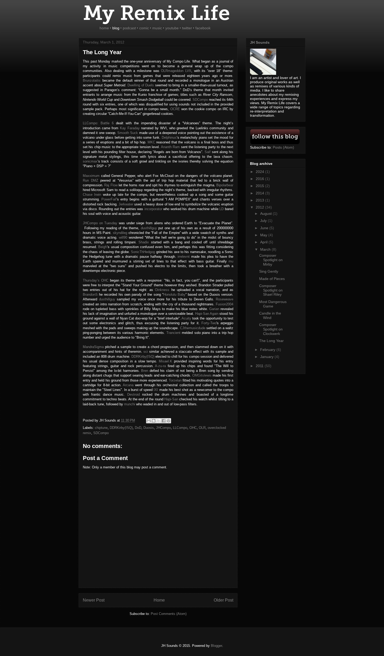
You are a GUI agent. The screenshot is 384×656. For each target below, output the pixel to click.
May (264, 235)
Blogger (216, 646)
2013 (260, 200)
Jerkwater (126, 204)
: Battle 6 (98, 123)
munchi (129, 404)
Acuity (186, 318)
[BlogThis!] (153, 420)
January (267, 357)
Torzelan (175, 380)
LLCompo (180, 428)
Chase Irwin (92, 195)
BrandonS (90, 294)
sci (145, 352)
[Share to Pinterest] (168, 420)
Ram (170, 147)
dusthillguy (107, 299)
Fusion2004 (224, 304)
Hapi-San (171, 399)
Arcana (128, 385)
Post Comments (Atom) (169, 614)
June (264, 228)
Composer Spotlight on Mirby (271, 259)
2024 (260, 172)
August (266, 213)
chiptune (101, 428)
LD (221, 209)
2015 (260, 186)
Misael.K (165, 361)
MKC (151, 142)
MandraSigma (93, 347)
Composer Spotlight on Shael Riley (271, 290)
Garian (214, 309)
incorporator (153, 209)
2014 (260, 193)
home (104, 28)
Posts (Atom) (283, 147)
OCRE (175, 109)
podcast (129, 28)
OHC (193, 428)
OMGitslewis (202, 375)
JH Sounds (260, 42)
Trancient (173, 333)
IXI (156, 390)
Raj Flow (110, 185)
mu (231, 261)
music (157, 28)
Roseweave (224, 299)
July (264, 220)
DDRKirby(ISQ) (142, 356)
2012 (260, 207)
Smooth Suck (127, 133)
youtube (172, 28)
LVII (176, 71)
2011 (260, 366)
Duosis (148, 428)
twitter (187, 28)
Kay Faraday (130, 128)
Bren (144, 371)
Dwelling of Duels (140, 85)
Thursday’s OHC (95, 280)
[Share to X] (158, 420)
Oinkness (162, 290)
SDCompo (101, 433)
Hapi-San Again (206, 314)
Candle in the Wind (270, 315)
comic (144, 28)
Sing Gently (268, 271)
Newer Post (93, 600)
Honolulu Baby (174, 294)
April (264, 242)
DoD (138, 428)
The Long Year (271, 341)
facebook (203, 28)
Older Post (223, 600)
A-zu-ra (160, 366)
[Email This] (148, 420)
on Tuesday (100, 223)
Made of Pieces (272, 279)
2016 (260, 179)
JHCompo (163, 428)
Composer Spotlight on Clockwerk (271, 329)
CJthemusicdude (192, 328)
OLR (202, 428)
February (268, 349)
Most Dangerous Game (273, 304)
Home (159, 600)
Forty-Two (208, 323)
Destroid (133, 394)
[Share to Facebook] (163, 420)
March (266, 249)
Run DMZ (90, 180)
